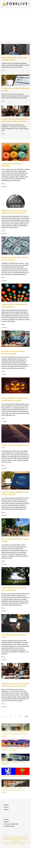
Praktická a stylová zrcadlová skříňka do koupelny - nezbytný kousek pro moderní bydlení (14, 734)
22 (20, 716)
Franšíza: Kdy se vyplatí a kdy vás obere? (14, 776)
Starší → (27, 716)
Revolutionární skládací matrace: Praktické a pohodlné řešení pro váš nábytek (13, 790)
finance (3, 70)
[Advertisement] (15, 24)
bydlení (3, 183)
